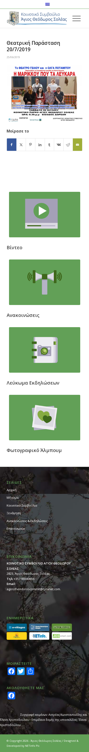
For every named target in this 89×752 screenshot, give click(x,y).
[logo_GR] (37, 18)
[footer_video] (44, 214)
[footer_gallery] (44, 417)
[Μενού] (76, 18)
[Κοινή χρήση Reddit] (68, 144)
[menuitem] (76, 18)
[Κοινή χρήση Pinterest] (30, 144)
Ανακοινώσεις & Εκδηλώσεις (27, 521)
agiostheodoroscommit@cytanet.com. (34, 589)
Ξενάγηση (14, 513)
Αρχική (12, 490)
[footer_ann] (44, 282)
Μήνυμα (13, 497)
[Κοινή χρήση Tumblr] (49, 144)
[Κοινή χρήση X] (21, 144)
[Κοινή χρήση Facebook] (11, 144)
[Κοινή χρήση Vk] (58, 144)
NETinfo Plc (32, 745)
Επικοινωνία (16, 528)
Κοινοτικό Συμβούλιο (22, 505)
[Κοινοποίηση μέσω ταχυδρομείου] (77, 144)
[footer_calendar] (44, 350)
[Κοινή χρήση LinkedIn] (40, 144)
